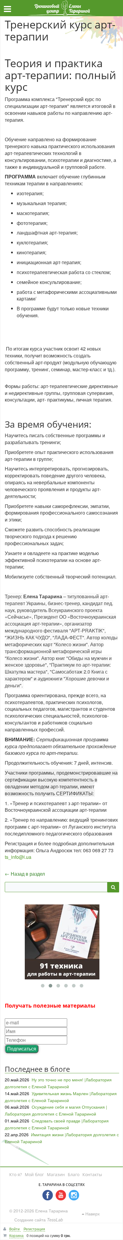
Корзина (16, 1235)
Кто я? (15, 1174)
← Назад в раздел (25, 873)
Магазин (56, 1174)
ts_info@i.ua (18, 856)
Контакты (92, 1174)
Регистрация (34, 1228)
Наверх (92, 1214)
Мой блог (34, 1174)
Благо (73, 1174)
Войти (15, 1228)
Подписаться (21, 1048)
